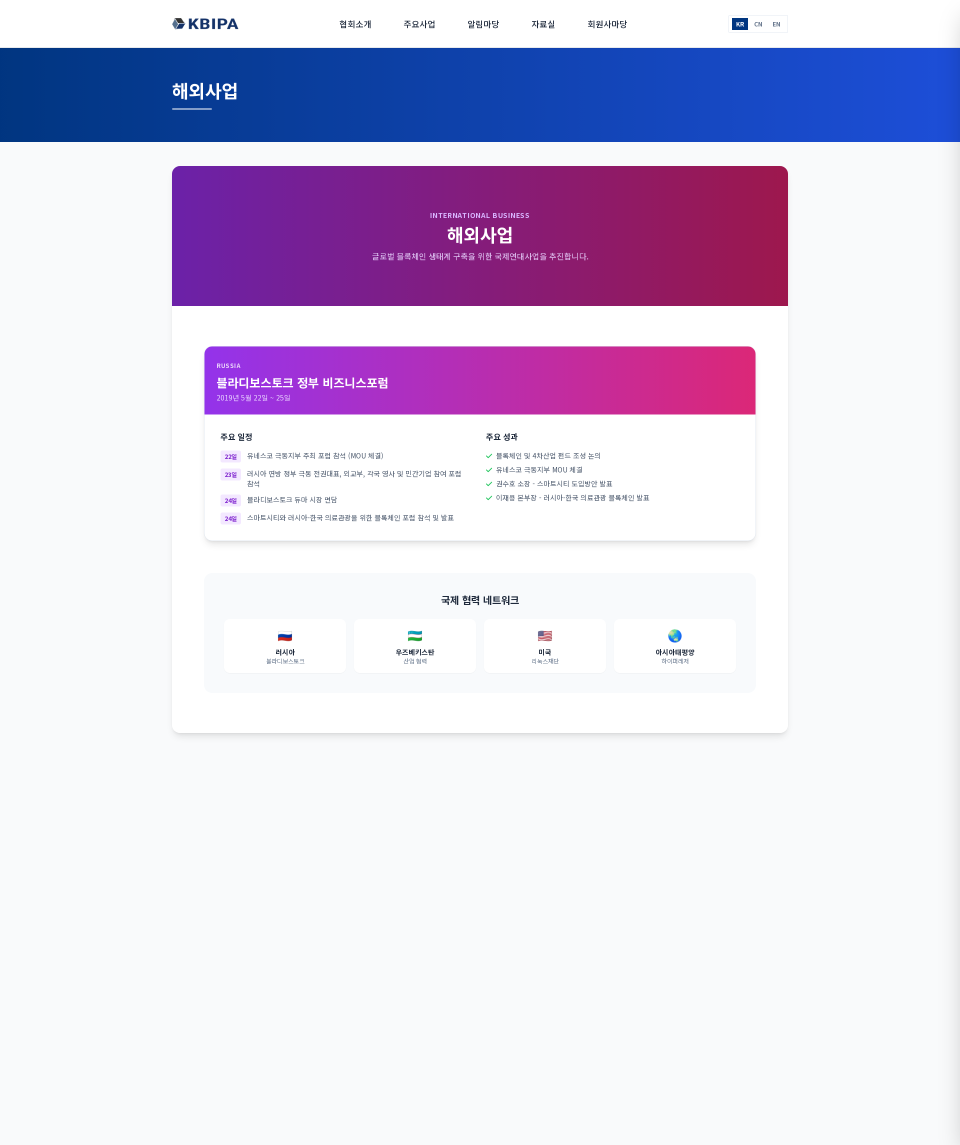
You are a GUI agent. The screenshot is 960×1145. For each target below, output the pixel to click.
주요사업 (420, 24)
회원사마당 (608, 24)
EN (776, 24)
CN (758, 24)
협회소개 (356, 24)
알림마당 (484, 24)
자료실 (544, 24)
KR (740, 24)
